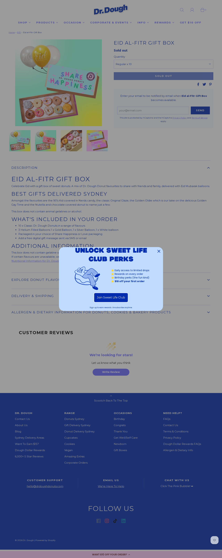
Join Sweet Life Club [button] (111, 297)
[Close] (159, 251)
